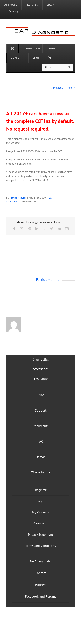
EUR (17, 16)
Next (69, 87)
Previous (58, 87)
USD (23, 16)
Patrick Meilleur (18, 197)
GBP (3, 16)
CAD (10, 16)
